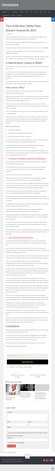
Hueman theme (20, 461)
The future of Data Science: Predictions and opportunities (25, 395)
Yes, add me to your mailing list (16, 442)
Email (30, 422)
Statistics (4, 12)
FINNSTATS (10, 5)
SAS (41, 12)
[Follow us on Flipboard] (47, 460)
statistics (29, 367)
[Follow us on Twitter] (44, 460)
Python (21, 12)
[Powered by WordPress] (7, 461)
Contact (13, 15)
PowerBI (20, 367)
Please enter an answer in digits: (15, 435)
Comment (10, 412)
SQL (45, 12)
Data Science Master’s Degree (21, 237)
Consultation (5, 15)
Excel (31, 12)
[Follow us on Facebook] (52, 460)
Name (9, 422)
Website (9, 427)
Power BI (15, 12)
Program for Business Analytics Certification (27, 158)
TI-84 (36, 12)
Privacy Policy (27, 455)
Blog (7, 19)
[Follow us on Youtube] (49, 460)
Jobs (49, 12)
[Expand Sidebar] (2, 19)
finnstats (10, 34)
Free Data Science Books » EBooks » (16, 346)
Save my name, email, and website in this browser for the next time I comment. (28, 432)
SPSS (26, 12)
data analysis (12, 367)
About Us (19, 15)
